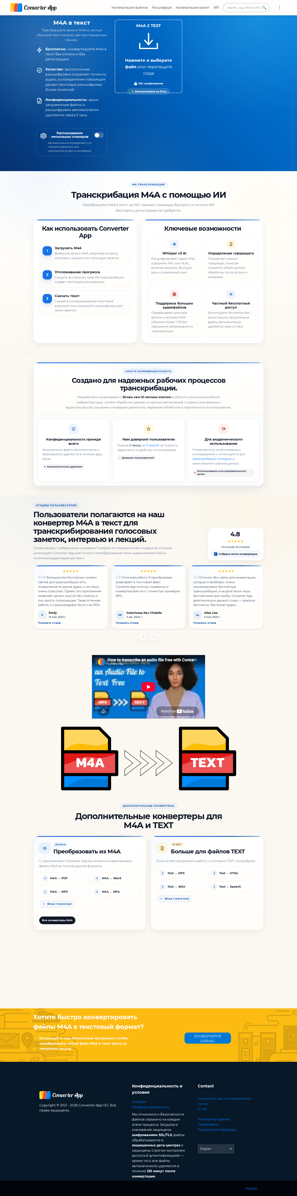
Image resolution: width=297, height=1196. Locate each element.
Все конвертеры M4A (57, 920)
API (216, 7)
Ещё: (280, 8)
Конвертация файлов (130, 7)
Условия (139, 1102)
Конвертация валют (193, 7)
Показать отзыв (49, 622)
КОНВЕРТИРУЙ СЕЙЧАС (207, 1038)
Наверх (251, 1188)
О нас (202, 1109)
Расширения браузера (217, 1130)
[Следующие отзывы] (154, 636)
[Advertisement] (148, 976)
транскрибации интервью (212, 459)
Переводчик (208, 1124)
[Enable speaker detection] (99, 135)
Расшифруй (162, 7)
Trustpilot (152, 445)
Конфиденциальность (150, 1107)
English (205, 1149)
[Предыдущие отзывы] (143, 636)
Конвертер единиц (214, 1119)
